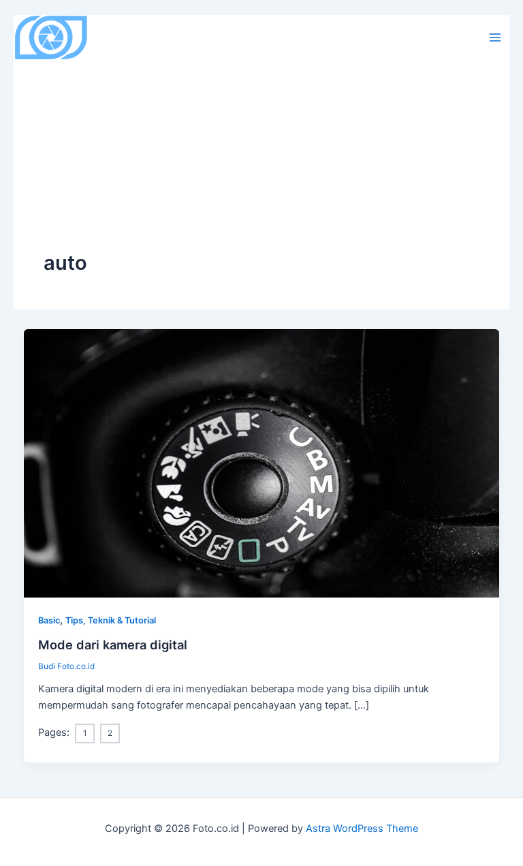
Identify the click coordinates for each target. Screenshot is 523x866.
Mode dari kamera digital (112, 644)
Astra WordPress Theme (362, 828)
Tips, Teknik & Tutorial (110, 620)
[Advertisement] (261, 147)
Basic (49, 620)
